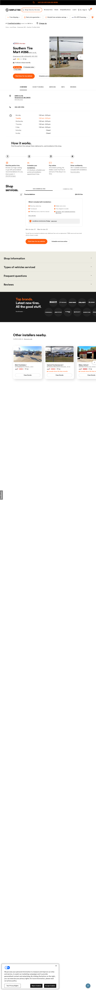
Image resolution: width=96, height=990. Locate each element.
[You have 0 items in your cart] (89, 10)
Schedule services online (47, 76)
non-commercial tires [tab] (39, 188)
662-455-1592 (33, 56)
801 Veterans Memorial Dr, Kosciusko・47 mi (58, 366)
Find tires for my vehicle (23, 76)
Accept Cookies (50, 985)
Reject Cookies (36, 985)
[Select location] (78, 10)
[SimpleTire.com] (13, 10)
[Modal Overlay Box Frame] (48, 2)
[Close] (56, 966)
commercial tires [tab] (68, 189)
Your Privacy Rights (12, 985)
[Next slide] (80, 57)
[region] (30, 976)
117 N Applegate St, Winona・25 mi (24, 366)
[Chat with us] (88, 985)
